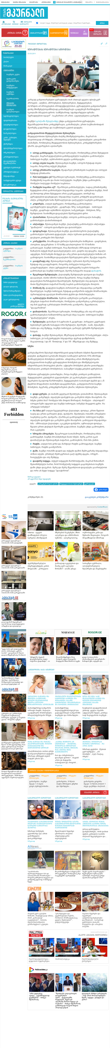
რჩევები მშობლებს (11, 104)
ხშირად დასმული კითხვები (69, 2)
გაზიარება (103, 489)
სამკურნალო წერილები (39, 798)
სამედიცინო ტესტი (12, 180)
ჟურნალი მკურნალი (26, 23)
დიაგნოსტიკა (9, 184)
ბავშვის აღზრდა (10, 93)
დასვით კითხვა (91, 792)
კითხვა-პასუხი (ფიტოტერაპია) (44, 771)
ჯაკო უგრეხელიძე (11, 299)
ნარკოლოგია (9, 133)
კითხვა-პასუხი (10, 243)
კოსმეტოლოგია (11, 157)
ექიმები (15, 24)
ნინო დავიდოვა (10, 282)
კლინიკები (6, 24)
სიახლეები (8, 57)
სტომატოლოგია (11, 116)
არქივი (6, 236)
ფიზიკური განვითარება (12, 80)
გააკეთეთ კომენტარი (97, 497)
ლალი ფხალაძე (10, 286)
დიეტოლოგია (9, 129)
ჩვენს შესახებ (19, 2)
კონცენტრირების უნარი (48, 484)
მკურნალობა (12, 98)
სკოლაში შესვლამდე (46, 121)
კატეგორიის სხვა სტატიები (41, 670)
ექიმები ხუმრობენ (12, 167)
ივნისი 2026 (19, 236)
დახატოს (96, 270)
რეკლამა (33, 2)
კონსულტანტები (11, 278)
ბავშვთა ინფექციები (12, 86)
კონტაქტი (46, 2)
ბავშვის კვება (13, 74)
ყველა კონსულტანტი (17, 305)
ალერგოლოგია (10, 124)
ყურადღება (89, 484)
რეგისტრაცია (102, 2)
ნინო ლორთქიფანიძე (13, 295)
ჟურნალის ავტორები (13, 191)
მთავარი (5, 2)
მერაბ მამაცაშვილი (12, 291)
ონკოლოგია (9, 152)
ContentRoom (97, 507)
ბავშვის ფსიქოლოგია (12, 110)
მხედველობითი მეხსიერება (71, 484)
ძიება (102, 23)
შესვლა (89, 2)
